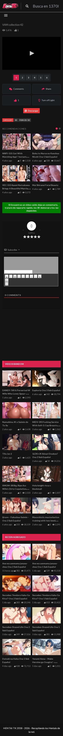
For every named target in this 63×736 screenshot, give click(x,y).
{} (7, 280)
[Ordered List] (23, 276)
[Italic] (11, 276)
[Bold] (7, 276)
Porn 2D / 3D (24, 120)
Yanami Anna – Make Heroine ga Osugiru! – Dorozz (43, 662)
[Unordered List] (27, 276)
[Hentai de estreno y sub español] (10, 6)
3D (16, 120)
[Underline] (15, 276)
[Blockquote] (31, 276)
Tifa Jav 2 (7, 453)
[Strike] (19, 276)
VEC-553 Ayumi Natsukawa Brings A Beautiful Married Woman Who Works (16, 188)
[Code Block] (35, 276)
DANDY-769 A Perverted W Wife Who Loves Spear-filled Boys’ (16, 393)
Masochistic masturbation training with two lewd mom (45, 520)
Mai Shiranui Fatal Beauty (45, 185)
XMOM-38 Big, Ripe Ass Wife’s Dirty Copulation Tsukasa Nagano (14, 489)
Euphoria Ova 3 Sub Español (46, 390)
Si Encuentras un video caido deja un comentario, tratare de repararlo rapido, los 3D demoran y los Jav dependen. (31, 207)
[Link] (40, 276)
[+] (6, 284)
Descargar (33, 110)
